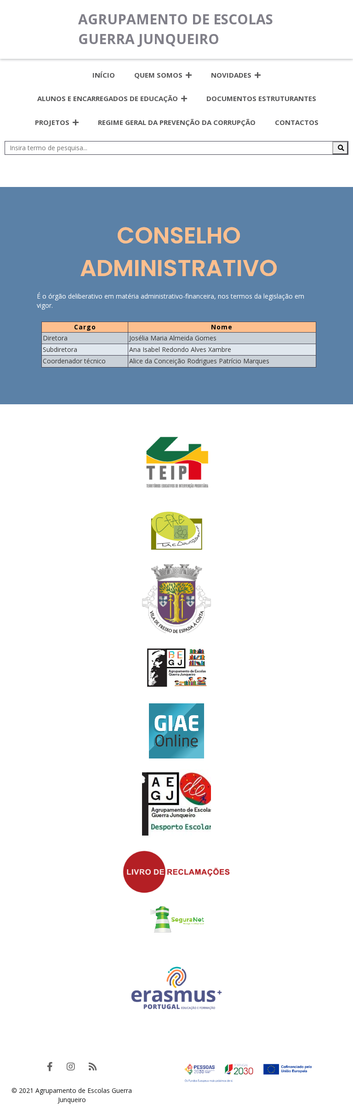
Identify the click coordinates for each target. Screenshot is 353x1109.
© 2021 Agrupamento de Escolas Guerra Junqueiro (71, 1095)
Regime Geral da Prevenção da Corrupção (177, 122)
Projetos (52, 122)
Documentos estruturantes (261, 98)
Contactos (297, 122)
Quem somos (158, 74)
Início (103, 74)
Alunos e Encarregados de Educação (107, 98)
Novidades (231, 74)
